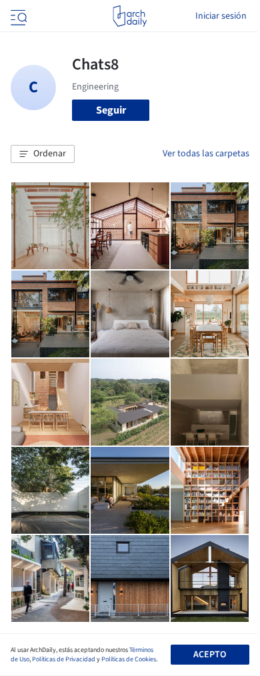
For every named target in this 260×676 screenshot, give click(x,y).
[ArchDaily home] (130, 16)
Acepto (209, 654)
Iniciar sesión (221, 16)
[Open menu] (17, 16)
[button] (43, 154)
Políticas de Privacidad (63, 659)
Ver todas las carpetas (206, 153)
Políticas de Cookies (128, 659)
